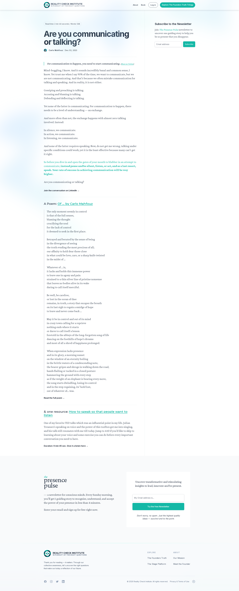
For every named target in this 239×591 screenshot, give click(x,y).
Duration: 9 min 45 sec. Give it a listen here (66, 446)
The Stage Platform (156, 564)
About (135, 5)
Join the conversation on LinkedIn (61, 190)
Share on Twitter (127, 64)
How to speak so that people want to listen (85, 413)
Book (143, 5)
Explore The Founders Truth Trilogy (177, 5)
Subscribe (189, 44)
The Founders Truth (157, 558)
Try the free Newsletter (158, 506)
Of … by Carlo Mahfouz (75, 204)
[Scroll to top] (193, 581)
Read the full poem (54, 398)
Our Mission (179, 558)
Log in (153, 5)
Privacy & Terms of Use (179, 581)
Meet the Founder (181, 564)
